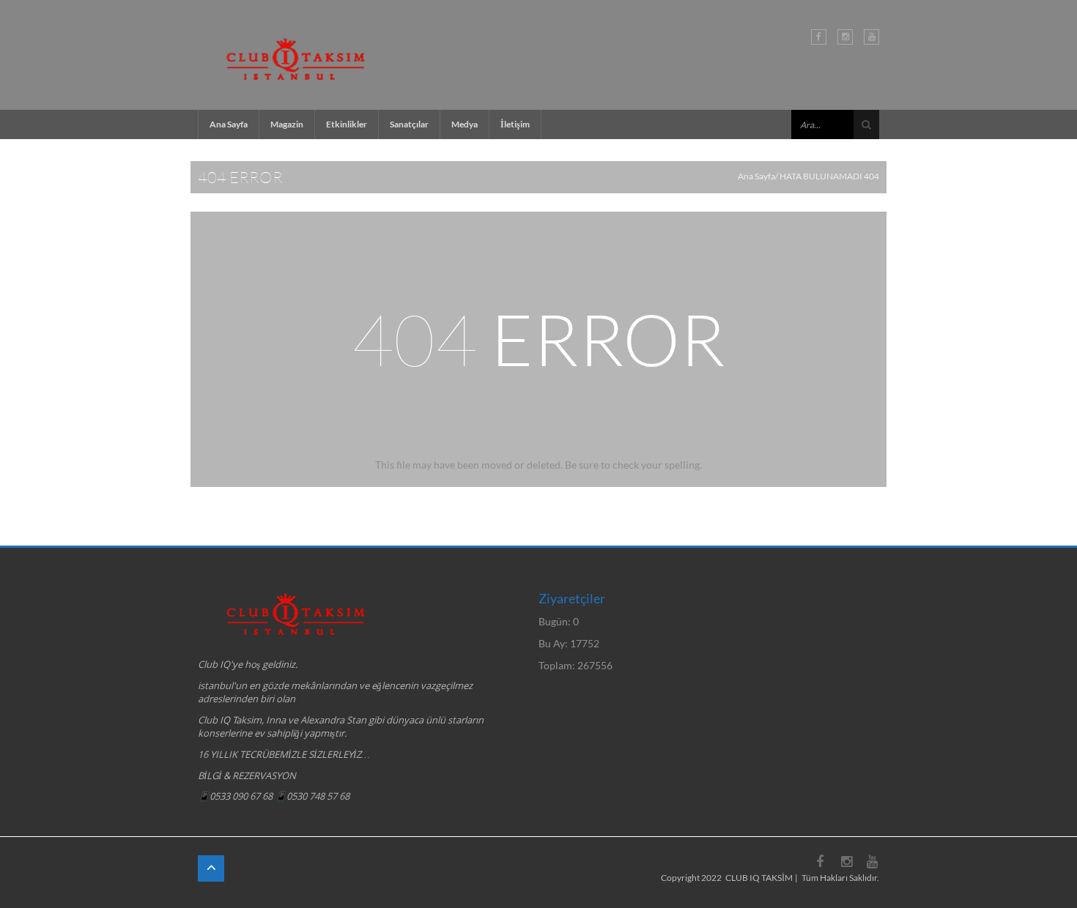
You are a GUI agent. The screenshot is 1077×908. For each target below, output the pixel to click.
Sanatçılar (409, 124)
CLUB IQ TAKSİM (759, 877)
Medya (464, 124)
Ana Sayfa (229, 124)
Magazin (286, 124)
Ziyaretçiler (571, 598)
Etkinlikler (346, 124)
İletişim (515, 124)
